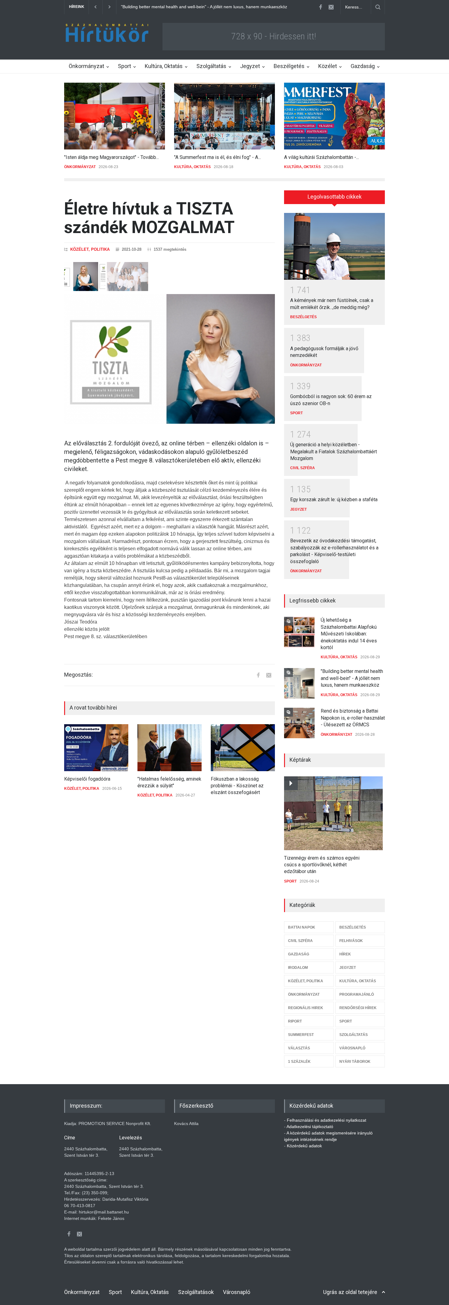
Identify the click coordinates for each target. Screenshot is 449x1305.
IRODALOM (298, 967)
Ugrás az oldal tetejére (350, 1292)
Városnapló (236, 1292)
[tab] (334, 199)
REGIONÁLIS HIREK (305, 1008)
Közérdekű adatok (304, 1145)
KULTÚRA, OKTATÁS (192, 167)
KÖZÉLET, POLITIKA (90, 249)
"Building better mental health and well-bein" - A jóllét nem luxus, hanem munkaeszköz (352, 678)
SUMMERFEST (301, 1035)
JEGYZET (298, 509)
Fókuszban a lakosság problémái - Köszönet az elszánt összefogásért (237, 786)
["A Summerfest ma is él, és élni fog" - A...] (224, 116)
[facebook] (320, 7)
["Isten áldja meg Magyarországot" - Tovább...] (114, 116)
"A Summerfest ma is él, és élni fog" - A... (217, 157)
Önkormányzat (86, 66)
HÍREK (345, 954)
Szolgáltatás (211, 66)
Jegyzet (250, 66)
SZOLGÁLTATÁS (353, 1035)
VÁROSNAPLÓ (352, 1048)
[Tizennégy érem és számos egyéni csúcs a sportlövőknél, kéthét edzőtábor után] (333, 813)
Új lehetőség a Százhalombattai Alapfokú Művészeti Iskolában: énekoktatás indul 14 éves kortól (349, 633)
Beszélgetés (289, 66)
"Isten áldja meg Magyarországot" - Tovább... (111, 157)
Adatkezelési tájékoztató (310, 1126)
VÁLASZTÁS (299, 1048)
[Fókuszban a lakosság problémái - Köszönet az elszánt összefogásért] (243, 747)
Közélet (327, 66)
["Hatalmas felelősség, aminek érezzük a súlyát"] (169, 747)
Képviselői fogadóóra (87, 779)
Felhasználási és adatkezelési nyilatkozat (326, 1120)
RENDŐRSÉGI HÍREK (358, 1008)
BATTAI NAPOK (301, 927)
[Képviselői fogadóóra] (96, 747)
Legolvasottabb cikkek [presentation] (335, 196)
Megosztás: (78, 675)
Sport (124, 66)
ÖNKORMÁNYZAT (80, 167)
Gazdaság (363, 66)
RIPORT (295, 1021)
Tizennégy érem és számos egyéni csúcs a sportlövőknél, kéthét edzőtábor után (322, 865)
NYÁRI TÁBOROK (355, 1061)
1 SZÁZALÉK (299, 1061)
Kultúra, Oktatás (164, 66)
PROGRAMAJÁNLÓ (356, 994)
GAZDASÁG (298, 954)
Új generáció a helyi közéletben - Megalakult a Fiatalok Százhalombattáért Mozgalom (333, 451)
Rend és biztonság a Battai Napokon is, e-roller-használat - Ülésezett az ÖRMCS (199, 6)
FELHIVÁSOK (351, 941)
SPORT (296, 413)
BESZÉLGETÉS (303, 317)
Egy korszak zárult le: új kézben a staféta (334, 499)
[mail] (331, 7)
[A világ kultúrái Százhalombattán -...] (334, 116)
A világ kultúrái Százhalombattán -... (321, 157)
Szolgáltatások (196, 1292)
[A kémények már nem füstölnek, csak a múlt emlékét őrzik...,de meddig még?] (334, 246)
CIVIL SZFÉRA (302, 468)
